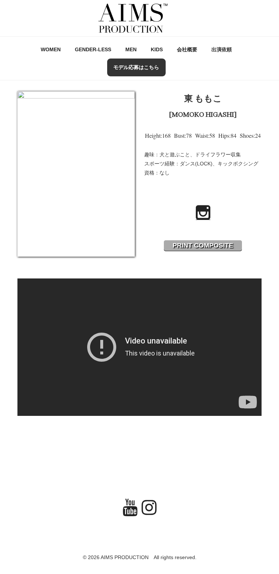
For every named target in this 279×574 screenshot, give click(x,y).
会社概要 (187, 49)
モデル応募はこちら (136, 67)
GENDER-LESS (93, 49)
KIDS (157, 49)
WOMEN (51, 49)
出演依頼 (221, 49)
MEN (131, 49)
